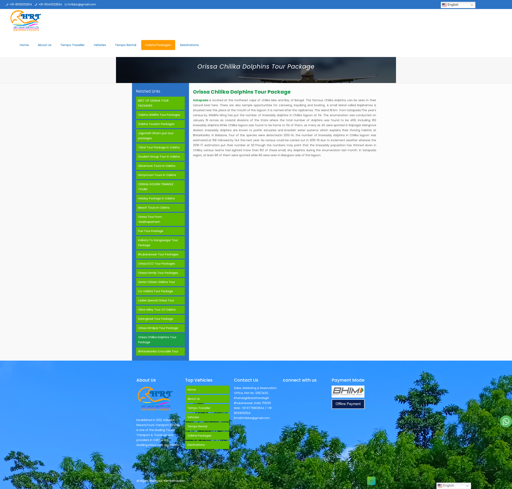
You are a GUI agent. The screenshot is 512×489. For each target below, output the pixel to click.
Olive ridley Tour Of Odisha (157, 310)
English (452, 4)
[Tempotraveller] (26, 21)
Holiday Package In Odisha (156, 198)
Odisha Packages (199, 436)
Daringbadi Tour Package (155, 319)
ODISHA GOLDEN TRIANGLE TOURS (155, 186)
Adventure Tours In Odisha (156, 166)
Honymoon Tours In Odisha (157, 175)
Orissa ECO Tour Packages (156, 264)
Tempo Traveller (198, 408)
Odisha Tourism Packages (156, 124)
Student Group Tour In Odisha (159, 157)
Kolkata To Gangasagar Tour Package (158, 242)
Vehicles (193, 417)
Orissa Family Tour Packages (158, 273)
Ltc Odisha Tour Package (155, 291)
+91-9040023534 (50, 4)
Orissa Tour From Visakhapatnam (150, 219)
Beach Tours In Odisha (153, 208)
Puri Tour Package (150, 231)
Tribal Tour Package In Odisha (159, 147)
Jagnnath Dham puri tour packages (156, 135)
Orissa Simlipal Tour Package (158, 328)
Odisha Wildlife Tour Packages (159, 115)
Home (226, 74)
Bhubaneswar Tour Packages (158, 254)
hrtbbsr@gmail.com (82, 4)
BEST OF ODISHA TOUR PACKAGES (153, 103)
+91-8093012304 (20, 4)
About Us (193, 399)
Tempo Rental (197, 426)
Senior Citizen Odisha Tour (156, 282)
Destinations (196, 445)
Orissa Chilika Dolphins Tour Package (157, 339)
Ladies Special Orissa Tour (156, 300)
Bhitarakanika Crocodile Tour (158, 351)
